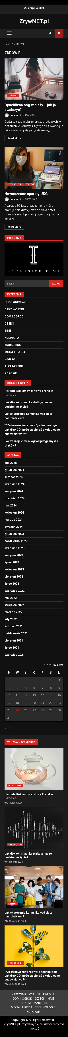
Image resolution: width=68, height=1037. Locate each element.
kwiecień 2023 (14, 569)
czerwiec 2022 (14, 590)
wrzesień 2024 (14, 484)
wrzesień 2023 (14, 548)
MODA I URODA (15, 352)
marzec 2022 (13, 612)
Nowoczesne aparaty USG (34, 168)
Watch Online (59, 33)
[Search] (50, 33)
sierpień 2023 (14, 555)
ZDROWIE (13, 95)
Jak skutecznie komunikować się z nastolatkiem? (34, 887)
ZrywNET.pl (34, 21)
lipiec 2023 (12, 562)
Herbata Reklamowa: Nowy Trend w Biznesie (34, 769)
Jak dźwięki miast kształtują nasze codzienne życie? (34, 828)
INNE (8, 330)
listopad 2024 (14, 477)
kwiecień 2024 (14, 512)
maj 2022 (11, 598)
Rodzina (10, 359)
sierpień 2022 (14, 576)
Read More (14, 138)
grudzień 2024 (14, 470)
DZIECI (9, 323)
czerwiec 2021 (14, 654)
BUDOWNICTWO (15, 302)
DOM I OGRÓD (14, 316)
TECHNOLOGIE (15, 184)
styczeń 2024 (14, 527)
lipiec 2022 (12, 583)
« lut (7, 728)
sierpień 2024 (14, 491)
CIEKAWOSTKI (14, 309)
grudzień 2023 (14, 534)
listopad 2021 (14, 626)
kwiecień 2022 (14, 605)
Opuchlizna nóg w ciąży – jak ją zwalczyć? (34, 79)
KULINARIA (12, 338)
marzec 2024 (13, 519)
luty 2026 (11, 463)
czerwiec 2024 (14, 498)
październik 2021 (16, 633)
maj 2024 (11, 505)
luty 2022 (11, 619)
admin (14, 114)
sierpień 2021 (14, 640)
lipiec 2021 (12, 647)
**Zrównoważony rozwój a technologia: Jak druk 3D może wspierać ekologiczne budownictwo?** (32, 430)
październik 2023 (16, 541)
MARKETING (13, 345)
